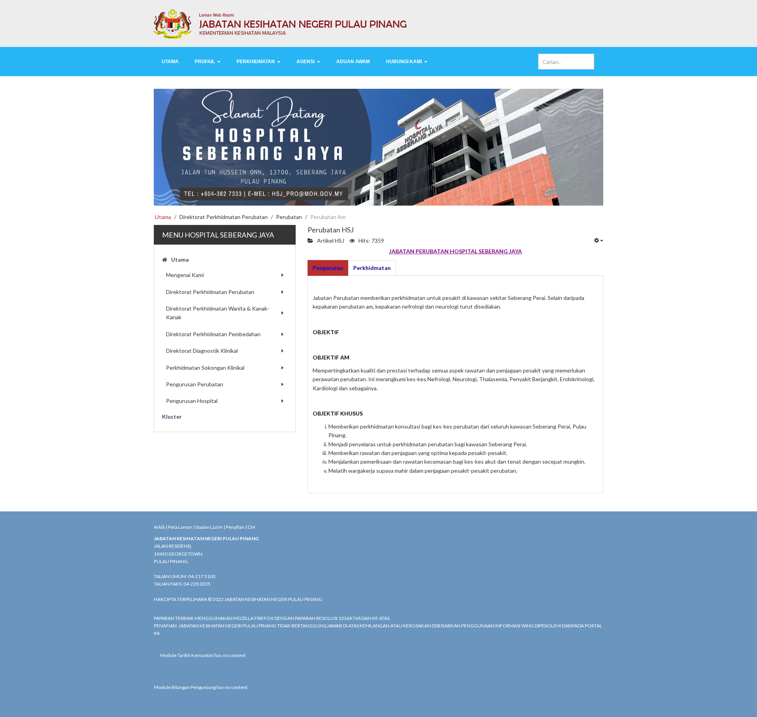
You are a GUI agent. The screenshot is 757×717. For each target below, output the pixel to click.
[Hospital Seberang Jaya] (378, 23)
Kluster (172, 416)
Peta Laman (180, 527)
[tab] (328, 268)
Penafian (235, 527)
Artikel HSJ (330, 240)
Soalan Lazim (209, 527)
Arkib (159, 527)
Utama (180, 259)
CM (251, 527)
